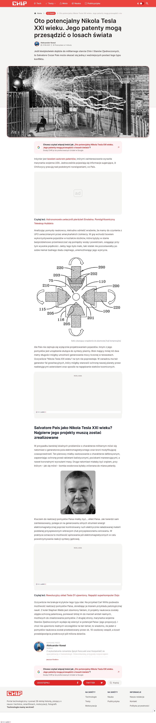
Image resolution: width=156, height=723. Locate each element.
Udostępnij (43, 682)
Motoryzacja (91, 706)
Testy (51, 3)
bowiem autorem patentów (61, 158)
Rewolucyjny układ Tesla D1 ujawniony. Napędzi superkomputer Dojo (82, 595)
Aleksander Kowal (48, 43)
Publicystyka (94, 3)
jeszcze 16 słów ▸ (52, 659)
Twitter (90, 682)
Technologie (91, 697)
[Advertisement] (78, 394)
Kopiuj (116, 682)
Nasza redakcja (137, 697)
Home (39, 13)
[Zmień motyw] (140, 3)
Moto (65, 3)
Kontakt (133, 701)
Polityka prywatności (139, 706)
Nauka (78, 3)
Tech (39, 3)
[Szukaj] (147, 3)
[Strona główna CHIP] (19, 3)
